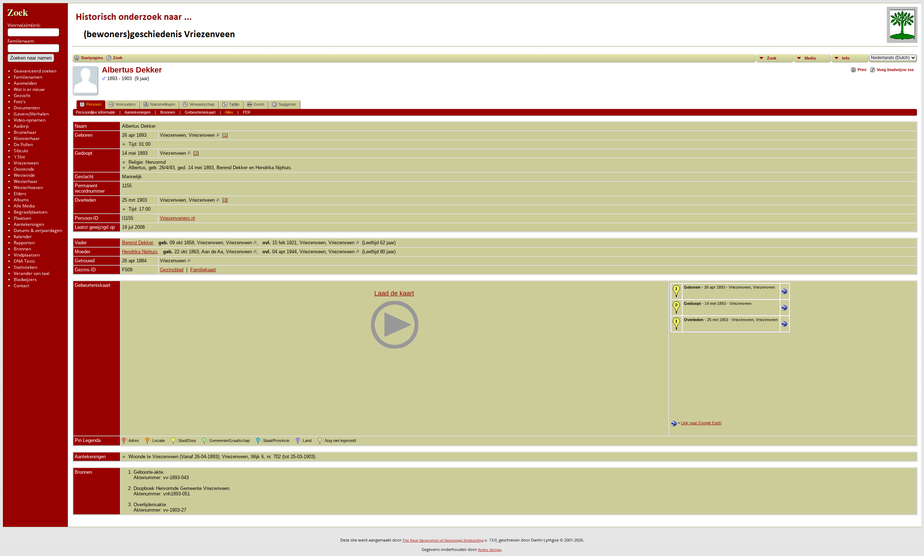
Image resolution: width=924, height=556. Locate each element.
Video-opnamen (29, 120)
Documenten (27, 108)
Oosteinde (24, 169)
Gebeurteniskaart (200, 112)
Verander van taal (31, 273)
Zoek (17, 12)
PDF (247, 112)
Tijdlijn (234, 104)
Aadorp (21, 126)
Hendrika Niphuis (139, 251)
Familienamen (28, 77)
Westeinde (24, 175)
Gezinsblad (171, 269)
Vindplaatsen (27, 255)
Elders (20, 194)
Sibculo (21, 151)
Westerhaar (26, 181)
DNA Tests (24, 261)
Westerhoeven (28, 187)
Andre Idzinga (489, 549)
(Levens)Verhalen (31, 114)
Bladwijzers (25, 279)
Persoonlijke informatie (95, 112)
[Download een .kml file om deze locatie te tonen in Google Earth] (784, 292)
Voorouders (126, 104)
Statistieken (25, 267)
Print (862, 69)
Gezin (259, 104)
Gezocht (22, 95)
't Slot (19, 157)
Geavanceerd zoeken (35, 71)
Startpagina (92, 58)
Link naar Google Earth (701, 423)
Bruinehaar (25, 132)
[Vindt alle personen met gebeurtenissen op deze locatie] (217, 135)
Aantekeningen (29, 224)
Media (810, 58)
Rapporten (24, 243)
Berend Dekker (137, 242)
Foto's (20, 101)
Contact (21, 286)
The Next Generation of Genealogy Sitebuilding (443, 540)
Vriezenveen (26, 163)
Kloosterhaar (27, 138)
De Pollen (23, 144)
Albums (21, 200)
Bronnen (22, 249)
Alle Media (24, 206)
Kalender (23, 236)
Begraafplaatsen (30, 212)
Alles (229, 112)
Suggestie (287, 104)
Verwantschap (201, 104)
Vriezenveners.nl (177, 218)
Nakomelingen (162, 104)
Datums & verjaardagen (38, 230)
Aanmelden (25, 83)
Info (846, 58)
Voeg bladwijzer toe (895, 69)
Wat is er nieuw (29, 89)
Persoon (93, 104)
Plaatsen (22, 218)
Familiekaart (203, 269)
